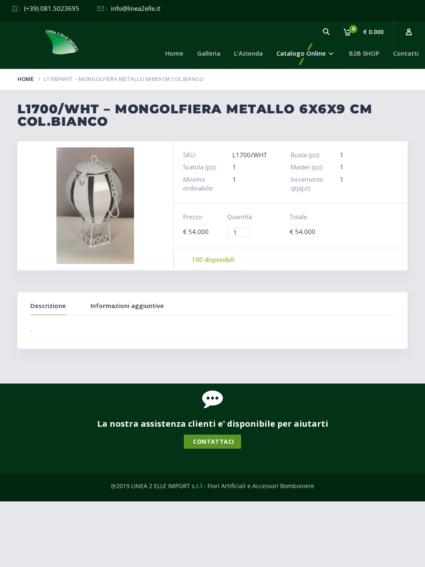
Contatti (406, 53)
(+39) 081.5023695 (51, 8)
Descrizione (48, 305)
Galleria (208, 53)
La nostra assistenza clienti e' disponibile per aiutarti (212, 423)
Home (174, 53)
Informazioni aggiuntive (127, 305)
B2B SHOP (364, 53)
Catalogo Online (301, 53)
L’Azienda (248, 53)
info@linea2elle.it (135, 8)
